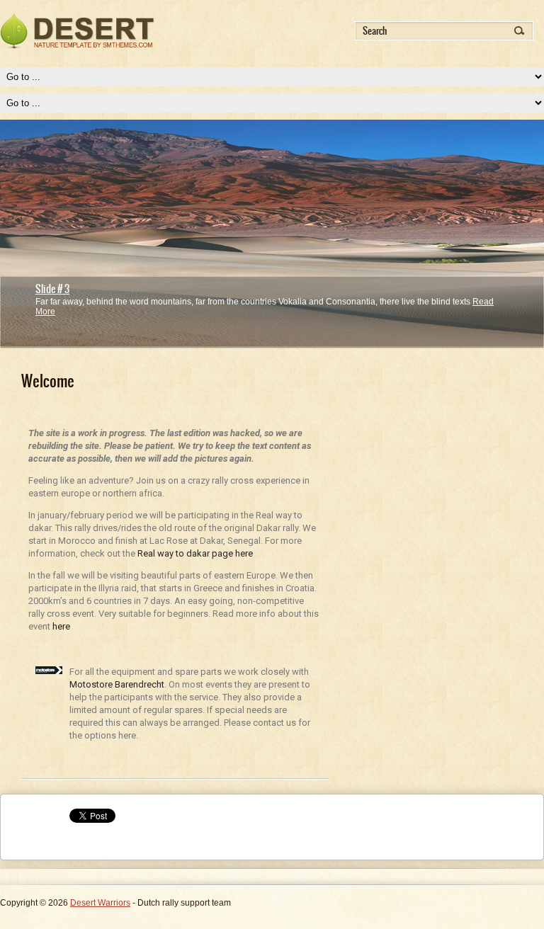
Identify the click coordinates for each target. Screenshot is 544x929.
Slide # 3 (52, 289)
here (61, 626)
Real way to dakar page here (195, 553)
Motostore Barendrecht (116, 684)
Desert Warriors (100, 903)
